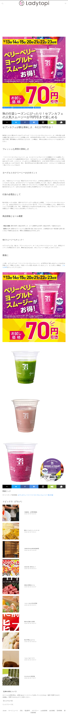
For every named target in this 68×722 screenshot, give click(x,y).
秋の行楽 (50, 495)
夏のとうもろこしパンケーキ (31, 530)
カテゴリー (35, 710)
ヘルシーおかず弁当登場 (30, 603)
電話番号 (27, 710)
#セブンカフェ (7, 107)
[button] (2, 3)
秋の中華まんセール (29, 640)
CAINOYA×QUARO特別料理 (31, 548)
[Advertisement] (34, 20)
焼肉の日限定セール (29, 585)
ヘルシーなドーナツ (29, 658)
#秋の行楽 (37, 107)
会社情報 (52, 710)
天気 (21, 710)
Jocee (4, 710)
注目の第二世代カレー (30, 566)
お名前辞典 (44, 710)
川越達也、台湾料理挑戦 (30, 512)
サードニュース (13, 710)
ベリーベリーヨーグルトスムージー (36, 495)
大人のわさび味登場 (29, 676)
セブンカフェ (22, 495)
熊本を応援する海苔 (29, 621)
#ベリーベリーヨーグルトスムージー (22, 107)
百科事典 (59, 710)
